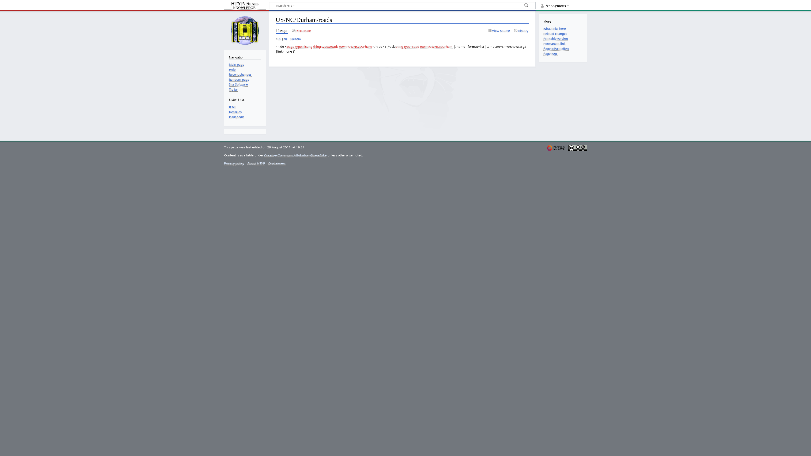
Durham (295, 39)
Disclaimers (277, 163)
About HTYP (256, 163)
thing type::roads (325, 46)
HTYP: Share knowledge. (245, 6)
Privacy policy (234, 163)
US (279, 39)
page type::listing (299, 46)
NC (286, 39)
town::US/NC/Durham (355, 46)
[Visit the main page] (245, 30)
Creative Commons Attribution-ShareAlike (295, 155)
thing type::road (407, 46)
